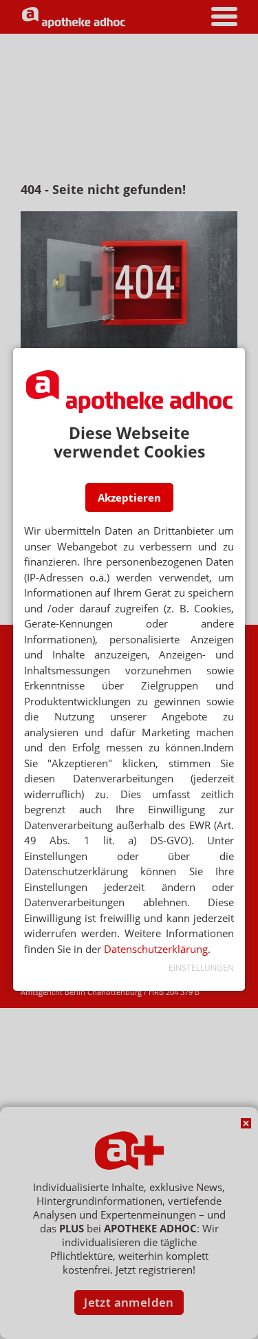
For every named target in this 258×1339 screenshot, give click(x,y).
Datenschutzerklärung (156, 949)
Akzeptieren (129, 497)
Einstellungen (201, 968)
